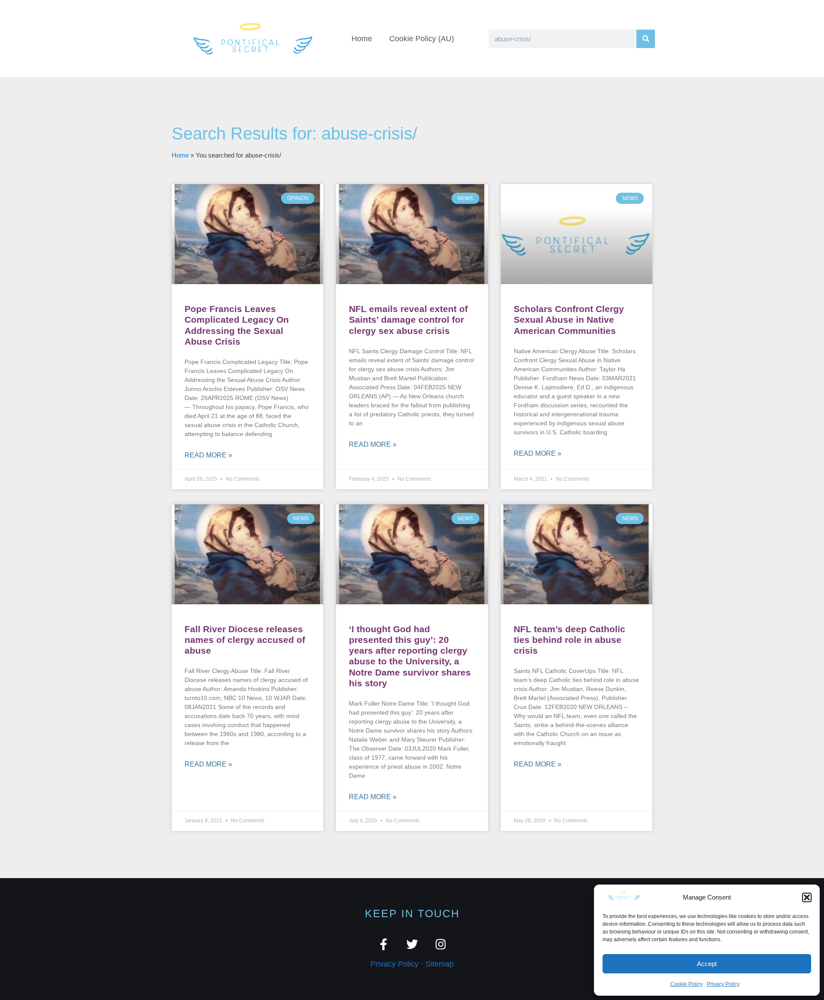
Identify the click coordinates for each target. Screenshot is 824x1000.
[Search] (645, 39)
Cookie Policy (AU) (421, 38)
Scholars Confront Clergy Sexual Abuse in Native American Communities (569, 319)
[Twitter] (412, 944)
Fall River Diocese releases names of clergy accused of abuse (245, 639)
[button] (807, 897)
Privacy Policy (723, 984)
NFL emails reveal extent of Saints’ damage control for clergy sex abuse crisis (408, 319)
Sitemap (439, 964)
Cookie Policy (686, 984)
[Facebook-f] (383, 944)
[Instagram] (441, 944)
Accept (707, 963)
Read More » (208, 455)
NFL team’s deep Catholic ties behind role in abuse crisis (569, 639)
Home (361, 38)
